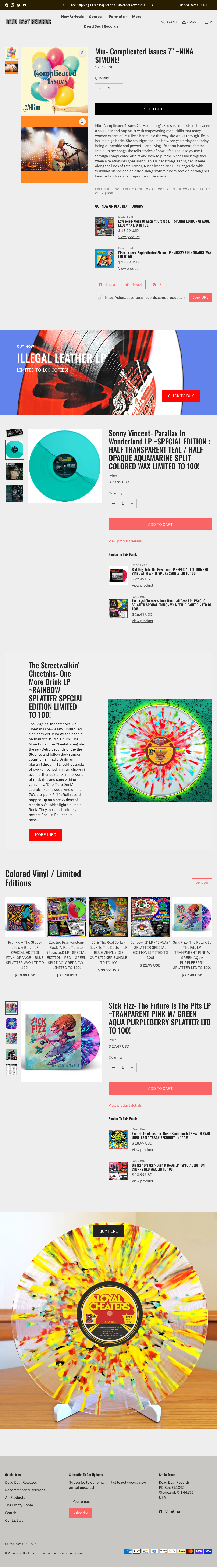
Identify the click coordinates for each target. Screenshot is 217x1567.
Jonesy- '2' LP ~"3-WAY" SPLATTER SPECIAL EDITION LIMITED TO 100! (150, 950)
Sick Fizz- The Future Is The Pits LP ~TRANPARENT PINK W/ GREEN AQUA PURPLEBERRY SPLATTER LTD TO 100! (192, 955)
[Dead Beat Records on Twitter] (19, 5)
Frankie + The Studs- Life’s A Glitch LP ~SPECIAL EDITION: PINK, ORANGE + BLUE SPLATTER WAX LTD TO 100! (25, 955)
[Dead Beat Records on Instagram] (13, 5)
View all (202, 883)
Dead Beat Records (28, 1553)
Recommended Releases (25, 1490)
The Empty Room (19, 1505)
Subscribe (81, 1513)
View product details (125, 541)
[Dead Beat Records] (28, 21)
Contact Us (14, 1520)
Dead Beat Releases (21, 1482)
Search (10, 1512)
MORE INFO (45, 834)
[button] (96, 17)
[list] (54, 115)
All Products (15, 1497)
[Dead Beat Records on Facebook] (7, 5)
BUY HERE (108, 1231)
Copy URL (200, 297)
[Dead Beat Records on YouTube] (25, 5)
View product (129, 237)
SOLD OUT (153, 108)
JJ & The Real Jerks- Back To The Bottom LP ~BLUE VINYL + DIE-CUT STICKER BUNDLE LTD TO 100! (108, 952)
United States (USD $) (194, 5)
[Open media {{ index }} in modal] (54, 80)
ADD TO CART (160, 524)
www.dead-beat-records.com (63, 1553)
